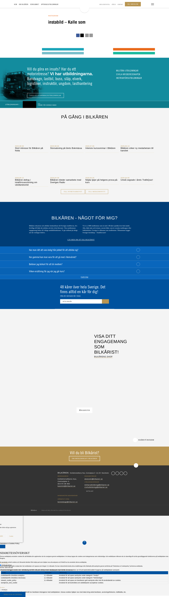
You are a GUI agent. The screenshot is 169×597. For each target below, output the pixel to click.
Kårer (114, 4)
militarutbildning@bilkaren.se (96, 485)
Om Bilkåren (23, 4)
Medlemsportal (105, 4)
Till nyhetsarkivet (73, 191)
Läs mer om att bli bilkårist (80, 240)
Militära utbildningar (127, 70)
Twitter (117, 473)
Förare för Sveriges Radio (47, 104)
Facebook (113, 473)
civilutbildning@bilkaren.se (95, 487)
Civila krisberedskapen (128, 74)
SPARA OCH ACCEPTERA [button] (13, 594)
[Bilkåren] (84, 6)
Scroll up (136, 465)
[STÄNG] (2, 546)
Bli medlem (133, 4)
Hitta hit (89, 491)
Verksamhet (34, 4)
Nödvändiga (7, 565)
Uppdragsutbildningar (49, 4)
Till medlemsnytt (96, 191)
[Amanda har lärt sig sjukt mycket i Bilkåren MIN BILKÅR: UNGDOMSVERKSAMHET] (17, 49)
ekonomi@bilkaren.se (93, 479)
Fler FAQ (84, 277)
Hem (15, 4)
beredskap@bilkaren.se (68, 502)
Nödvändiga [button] (4, 563)
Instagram (121, 473)
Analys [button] (2, 587)
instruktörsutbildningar (129, 78)
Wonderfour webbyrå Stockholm (61, 510)
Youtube (125, 473)
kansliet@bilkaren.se (66, 486)
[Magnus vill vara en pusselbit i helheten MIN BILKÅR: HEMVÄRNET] (89, 49)
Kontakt (120, 4)
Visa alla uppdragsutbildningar (45, 95)
